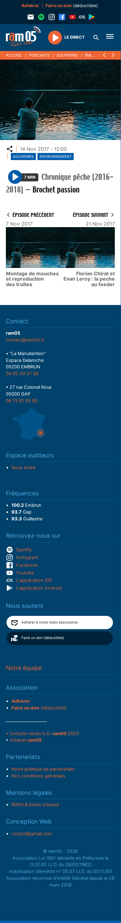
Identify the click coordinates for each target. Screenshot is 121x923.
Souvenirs (67, 55)
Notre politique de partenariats (43, 769)
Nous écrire (23, 467)
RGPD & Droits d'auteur (35, 804)
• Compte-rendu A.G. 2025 (42, 733)
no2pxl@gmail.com (31, 833)
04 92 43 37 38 (22, 373)
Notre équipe (24, 667)
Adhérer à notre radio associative (49, 622)
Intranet (25, 740)
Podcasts (39, 55)
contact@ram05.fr (25, 340)
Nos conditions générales (38, 776)
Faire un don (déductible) (42, 638)
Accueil (14, 55)
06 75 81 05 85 (22, 401)
